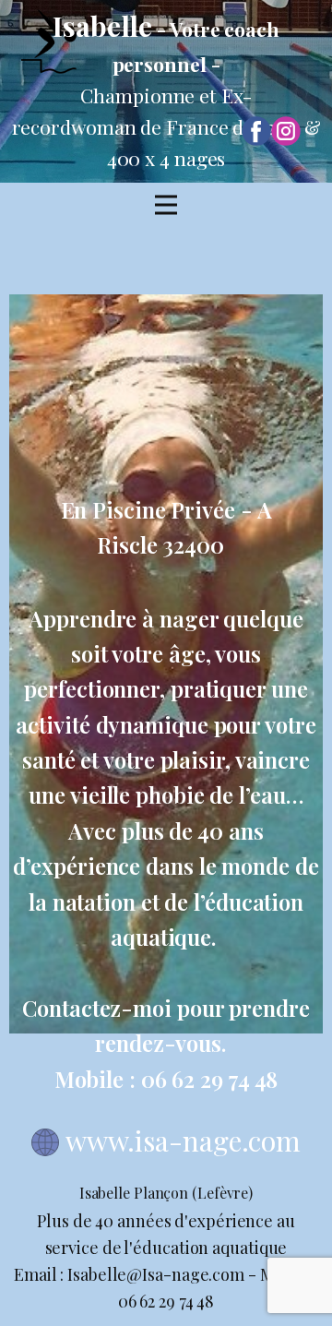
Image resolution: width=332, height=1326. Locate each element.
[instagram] (286, 131)
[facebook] (256, 131)
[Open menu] (166, 205)
